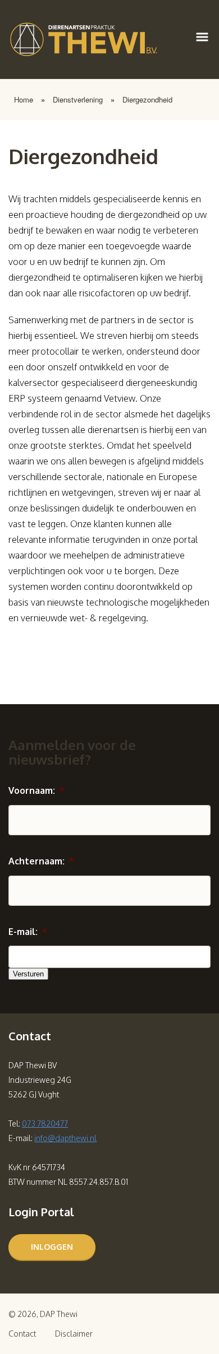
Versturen (28, 974)
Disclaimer (74, 1333)
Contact (22, 1333)
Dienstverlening (78, 99)
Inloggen (52, 1246)
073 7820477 (45, 1123)
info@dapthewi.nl (65, 1138)
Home (23, 99)
